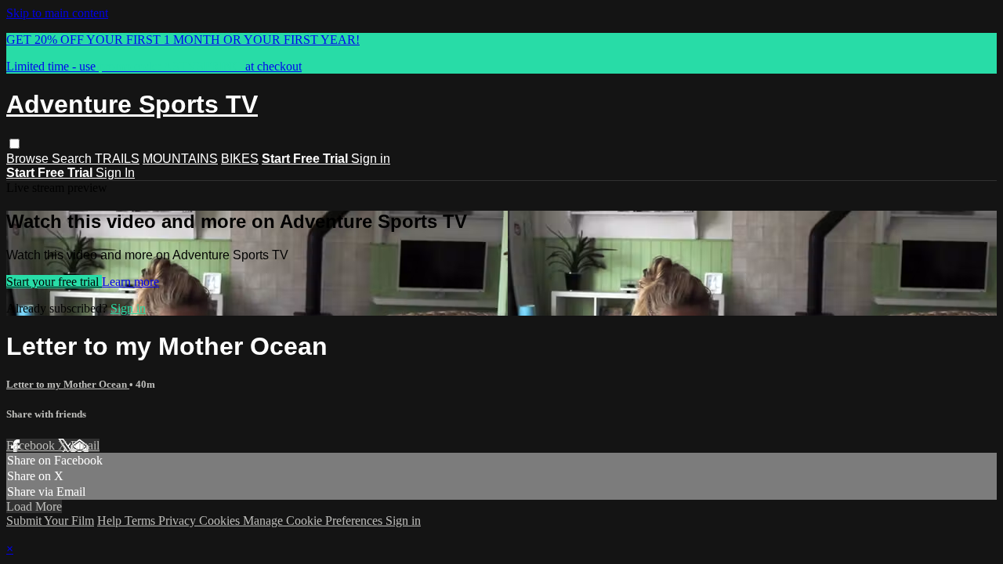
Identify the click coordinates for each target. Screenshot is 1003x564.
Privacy (178, 520)
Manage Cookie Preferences (314, 520)
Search (73, 158)
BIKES (240, 158)
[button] (14, 144)
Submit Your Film (50, 520)
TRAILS (117, 158)
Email (85, 445)
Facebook (32, 445)
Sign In (115, 172)
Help (111, 520)
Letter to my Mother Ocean (67, 384)
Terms (141, 520)
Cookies (221, 520)
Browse (29, 158)
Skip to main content (57, 13)
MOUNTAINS (180, 158)
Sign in (370, 158)
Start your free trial (54, 281)
